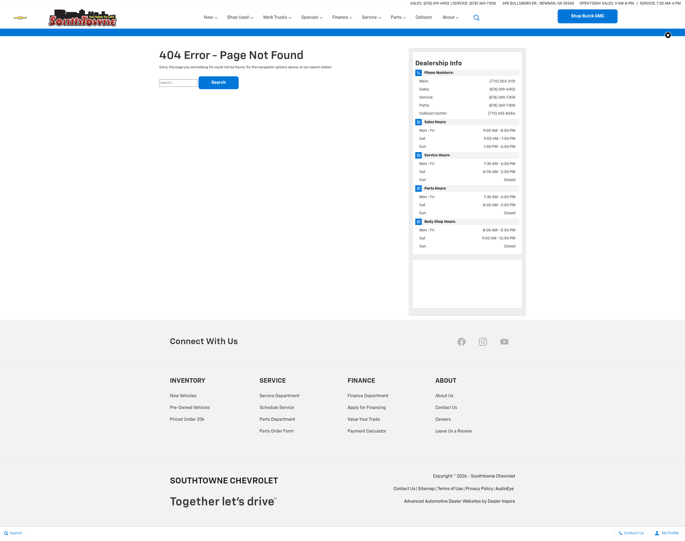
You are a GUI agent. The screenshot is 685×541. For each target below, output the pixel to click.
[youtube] (504, 342)
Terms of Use (450, 489)
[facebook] (461, 342)
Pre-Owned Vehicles (190, 408)
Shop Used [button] (238, 19)
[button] (476, 17)
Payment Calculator (367, 431)
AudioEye (505, 489)
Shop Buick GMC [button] (587, 16)
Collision (424, 18)
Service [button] (369, 19)
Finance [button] (340, 19)
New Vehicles (183, 396)
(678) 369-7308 (502, 97)
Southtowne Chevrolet (493, 476)
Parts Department (277, 420)
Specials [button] (309, 19)
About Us (444, 396)
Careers (443, 420)
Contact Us (446, 408)
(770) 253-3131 (502, 81)
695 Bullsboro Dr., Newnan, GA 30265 (538, 3)
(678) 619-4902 (502, 89)
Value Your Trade (364, 420)
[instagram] (483, 342)
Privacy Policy (479, 489)
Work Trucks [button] (275, 19)
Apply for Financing (367, 408)
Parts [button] (396, 19)
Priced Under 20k (187, 420)
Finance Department (368, 396)
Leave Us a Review (453, 431)
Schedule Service (277, 408)
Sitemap (426, 489)
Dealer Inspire (501, 501)
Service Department (279, 396)
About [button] (448, 19)
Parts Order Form (277, 431)
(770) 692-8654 (501, 113)
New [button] (209, 19)
